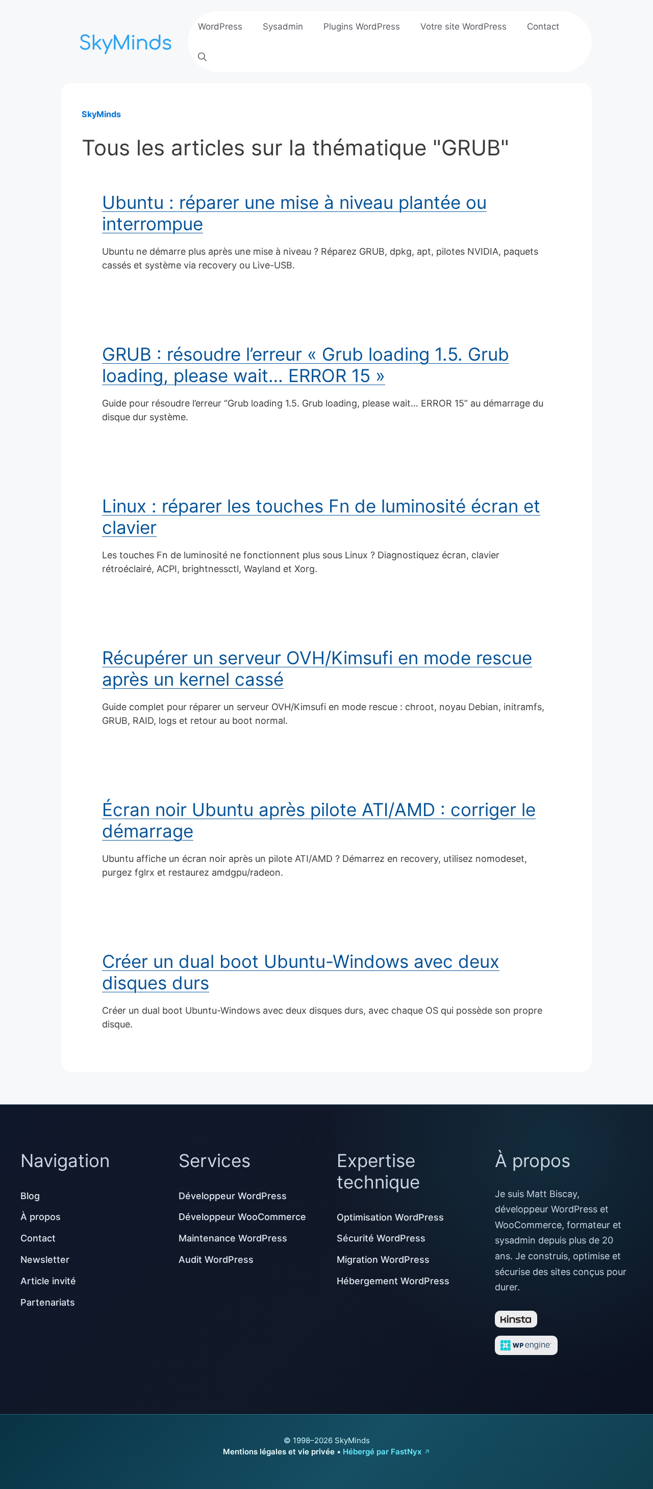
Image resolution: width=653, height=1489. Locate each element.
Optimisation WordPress (390, 1217)
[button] (202, 57)
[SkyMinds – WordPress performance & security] (128, 40)
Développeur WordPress (233, 1195)
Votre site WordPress (463, 26)
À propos (40, 1216)
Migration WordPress (383, 1259)
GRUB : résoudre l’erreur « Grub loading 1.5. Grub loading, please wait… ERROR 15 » (305, 364)
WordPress (220, 26)
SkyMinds (101, 114)
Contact (543, 26)
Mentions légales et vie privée (279, 1451)
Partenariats (47, 1302)
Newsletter (44, 1259)
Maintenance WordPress (233, 1238)
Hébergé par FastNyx (382, 1451)
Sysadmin (283, 26)
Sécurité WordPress (381, 1238)
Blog (30, 1195)
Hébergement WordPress (393, 1281)
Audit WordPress (216, 1259)
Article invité (48, 1281)
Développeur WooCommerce (242, 1216)
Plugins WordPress (361, 26)
